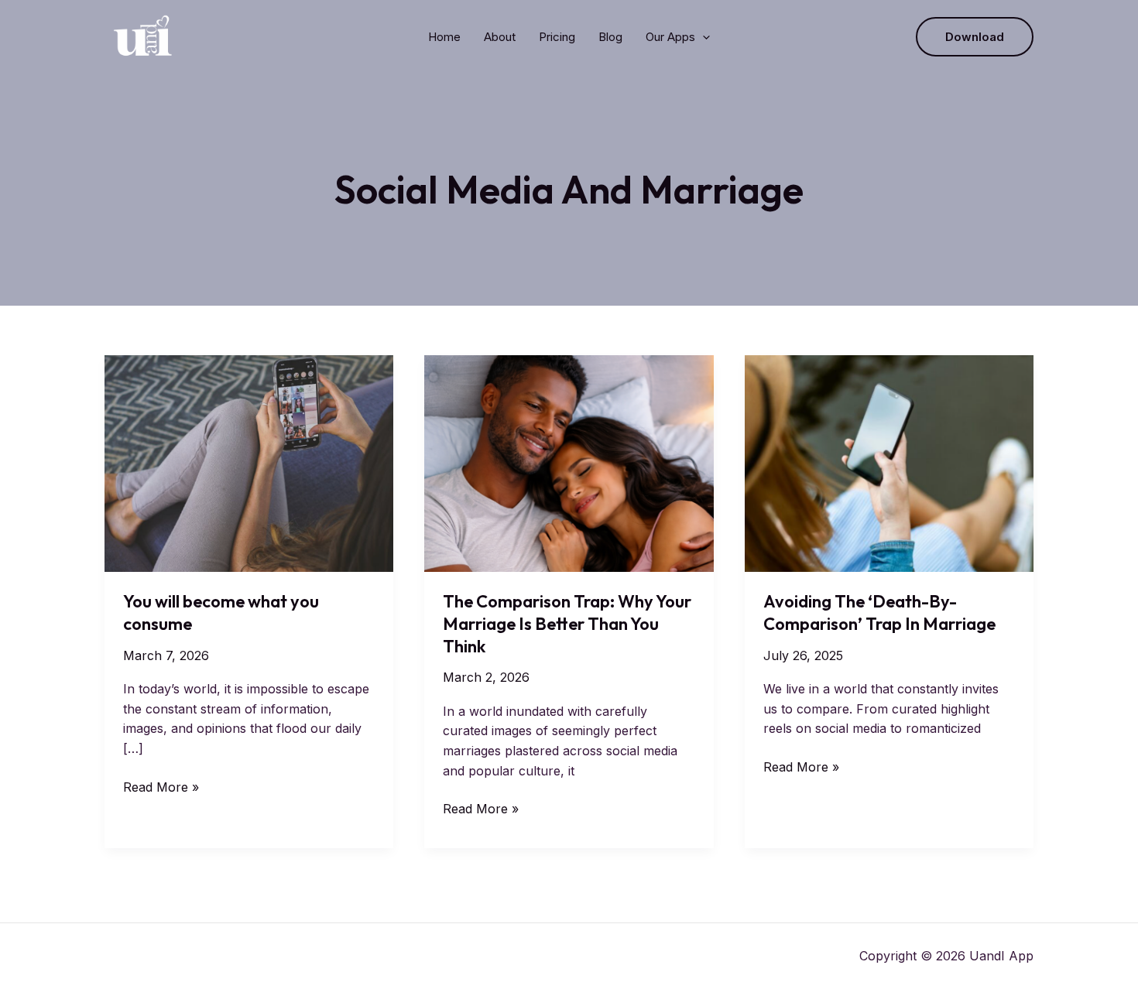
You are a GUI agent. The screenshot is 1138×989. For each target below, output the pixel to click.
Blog (610, 36)
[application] (702, 37)
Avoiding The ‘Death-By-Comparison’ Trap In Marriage (879, 612)
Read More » (161, 788)
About (500, 36)
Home (444, 36)
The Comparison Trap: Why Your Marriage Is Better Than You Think (567, 623)
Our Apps (670, 36)
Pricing (557, 36)
